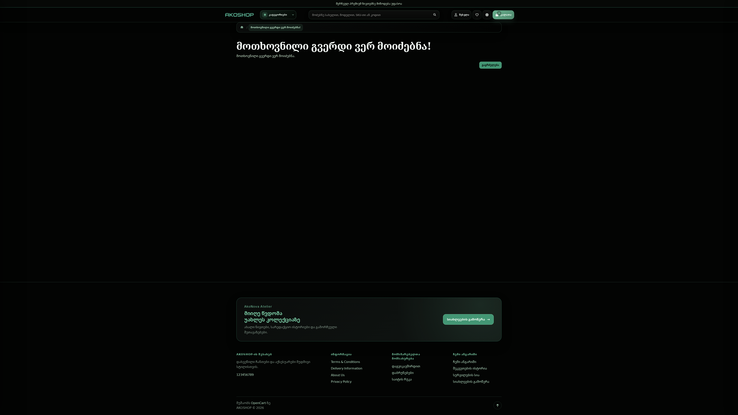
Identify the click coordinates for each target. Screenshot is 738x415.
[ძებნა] (434, 15)
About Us (338, 375)
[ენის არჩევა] (487, 14)
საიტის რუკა (402, 379)
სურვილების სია (466, 375)
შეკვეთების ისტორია (470, 368)
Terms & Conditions (345, 362)
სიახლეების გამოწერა (466, 319)
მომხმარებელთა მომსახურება (406, 356)
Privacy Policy (341, 381)
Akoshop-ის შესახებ (254, 354)
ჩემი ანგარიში (465, 354)
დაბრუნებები (403, 373)
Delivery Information (346, 368)
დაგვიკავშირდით (406, 366)
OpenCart (258, 403)
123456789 (245, 375)
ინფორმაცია (341, 354)
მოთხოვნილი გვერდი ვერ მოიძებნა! (276, 27)
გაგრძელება (490, 65)
